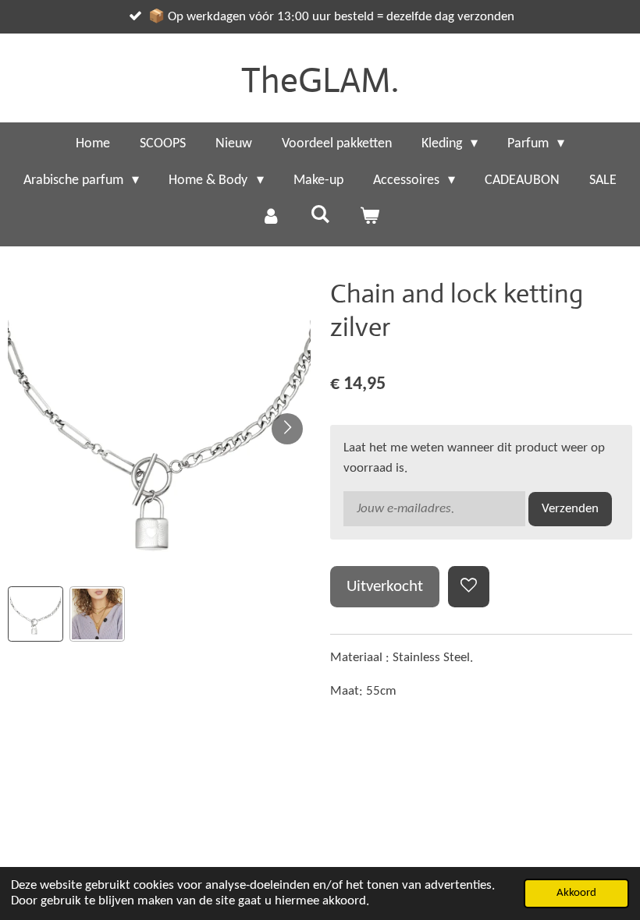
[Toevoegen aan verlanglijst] (468, 586)
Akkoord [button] (576, 893)
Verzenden (570, 508)
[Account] (270, 217)
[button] (35, 614)
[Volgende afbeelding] (287, 428)
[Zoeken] (319, 215)
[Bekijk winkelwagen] (369, 217)
